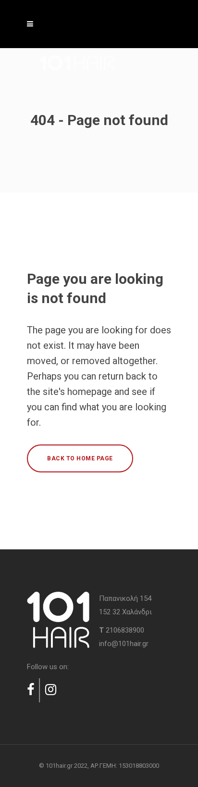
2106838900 (125, 630)
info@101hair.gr (123, 643)
